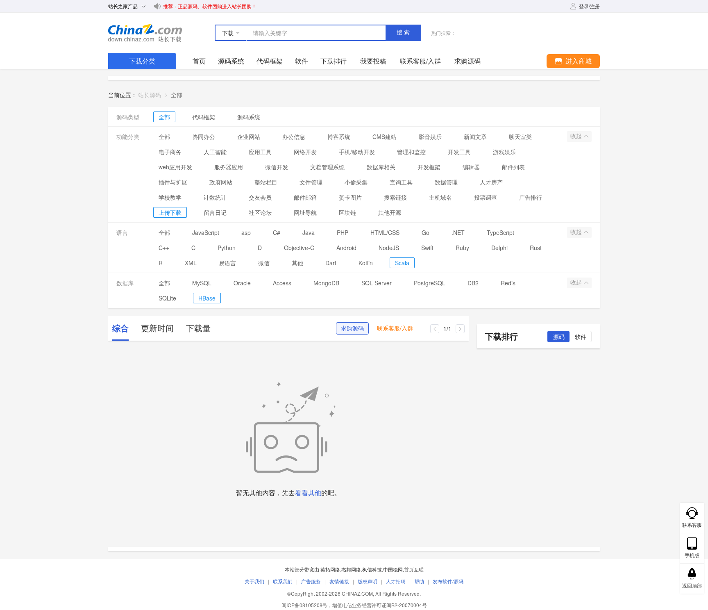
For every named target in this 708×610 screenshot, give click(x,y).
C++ (164, 248)
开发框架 (429, 167)
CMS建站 (384, 136)
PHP (342, 232)
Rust (536, 248)
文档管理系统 (327, 167)
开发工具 (459, 152)
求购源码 (352, 328)
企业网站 (248, 136)
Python (227, 248)
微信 (264, 263)
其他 (297, 263)
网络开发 (305, 152)
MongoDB (326, 283)
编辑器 (471, 167)
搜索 (404, 32)
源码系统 (231, 61)
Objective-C (299, 248)
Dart (330, 263)
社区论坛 (260, 212)
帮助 (419, 581)
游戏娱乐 (504, 152)
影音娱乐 (430, 136)
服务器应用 (228, 167)
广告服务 (311, 581)
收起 (576, 136)
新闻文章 (475, 136)
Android (346, 248)
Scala (402, 263)
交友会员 (260, 197)
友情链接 (339, 581)
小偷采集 (356, 182)
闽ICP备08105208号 (304, 604)
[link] (176, 94)
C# (276, 232)
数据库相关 (381, 167)
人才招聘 (396, 581)
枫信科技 (372, 569)
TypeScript (500, 232)
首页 (199, 61)
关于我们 (254, 581)
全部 (164, 117)
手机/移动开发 (357, 152)
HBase (207, 298)
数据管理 (446, 182)
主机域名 (440, 197)
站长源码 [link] (149, 95)
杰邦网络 (351, 569)
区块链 (347, 212)
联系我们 (283, 581)
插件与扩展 (173, 182)
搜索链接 (395, 197)
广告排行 (530, 197)
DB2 (473, 283)
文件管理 (311, 182)
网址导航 (305, 212)
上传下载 (170, 212)
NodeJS (389, 248)
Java (308, 232)
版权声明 (367, 581)
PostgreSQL (429, 283)
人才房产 (491, 182)
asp (246, 232)
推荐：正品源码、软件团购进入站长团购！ (209, 5)
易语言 (227, 263)
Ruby (462, 248)
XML (191, 263)
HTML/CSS (384, 232)
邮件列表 (513, 167)
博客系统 (338, 136)
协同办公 (203, 136)
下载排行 (333, 61)
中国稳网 (393, 569)
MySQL (201, 283)
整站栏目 (265, 182)
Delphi (499, 248)
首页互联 (414, 569)
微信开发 (276, 167)
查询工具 (401, 182)
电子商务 (170, 152)
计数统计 (215, 197)
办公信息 (293, 136)
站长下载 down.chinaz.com (145, 33)
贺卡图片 (350, 197)
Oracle (242, 283)
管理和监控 (411, 152)
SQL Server (376, 283)
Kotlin (366, 263)
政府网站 (220, 182)
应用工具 (260, 152)
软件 (301, 61)
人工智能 (215, 152)
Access (282, 283)
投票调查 (485, 197)
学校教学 (170, 197)
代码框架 (269, 61)
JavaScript (205, 232)
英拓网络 (330, 569)
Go (425, 232)
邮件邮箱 (305, 197)
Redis (508, 283)
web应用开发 (175, 167)
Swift (427, 248)
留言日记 (215, 212)
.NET (458, 232)
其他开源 (389, 212)
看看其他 (308, 492)
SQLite (167, 298)
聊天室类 (520, 136)
